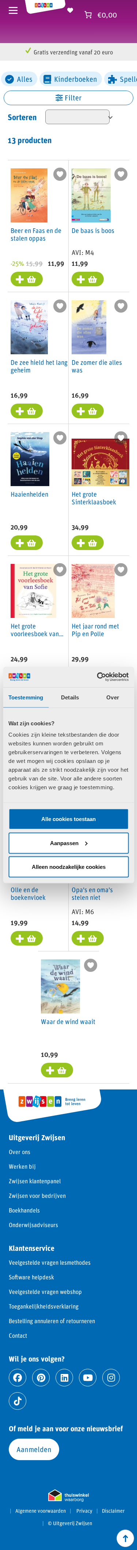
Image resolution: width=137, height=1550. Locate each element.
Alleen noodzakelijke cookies (69, 867)
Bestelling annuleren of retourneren (52, 1321)
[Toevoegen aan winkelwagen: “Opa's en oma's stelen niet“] (88, 938)
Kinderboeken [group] (75, 79)
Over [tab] (112, 697)
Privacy (84, 1511)
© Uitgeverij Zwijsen (70, 1523)
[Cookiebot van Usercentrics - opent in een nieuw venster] (97, 677)
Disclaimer (113, 1511)
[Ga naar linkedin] (64, 1377)
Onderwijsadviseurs (33, 1225)
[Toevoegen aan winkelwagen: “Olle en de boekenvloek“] (27, 938)
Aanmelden (34, 1449)
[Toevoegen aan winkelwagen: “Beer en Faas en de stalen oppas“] (27, 279)
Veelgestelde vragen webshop (45, 1291)
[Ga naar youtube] (87, 1377)
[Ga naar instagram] (111, 1377)
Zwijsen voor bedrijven (37, 1195)
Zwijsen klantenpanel (35, 1181)
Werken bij (22, 1166)
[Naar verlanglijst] (70, 9)
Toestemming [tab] (25, 697)
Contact (18, 1335)
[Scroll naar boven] (125, 1538)
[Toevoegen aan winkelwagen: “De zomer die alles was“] (88, 411)
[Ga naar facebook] (17, 1377)
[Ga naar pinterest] (41, 1377)
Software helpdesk (31, 1277)
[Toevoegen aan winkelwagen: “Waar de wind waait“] (57, 1070)
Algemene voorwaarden (40, 1511)
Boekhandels (24, 1210)
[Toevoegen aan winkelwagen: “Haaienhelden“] (27, 542)
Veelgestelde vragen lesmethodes (50, 1262)
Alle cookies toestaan (68, 819)
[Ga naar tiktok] (17, 1401)
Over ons (19, 1152)
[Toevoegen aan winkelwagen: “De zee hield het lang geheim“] (27, 411)
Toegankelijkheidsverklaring (44, 1306)
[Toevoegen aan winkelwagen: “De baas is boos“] (88, 279)
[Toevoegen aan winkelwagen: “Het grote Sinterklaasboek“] (88, 542)
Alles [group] (25, 79)
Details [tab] (70, 697)
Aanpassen (64, 843)
